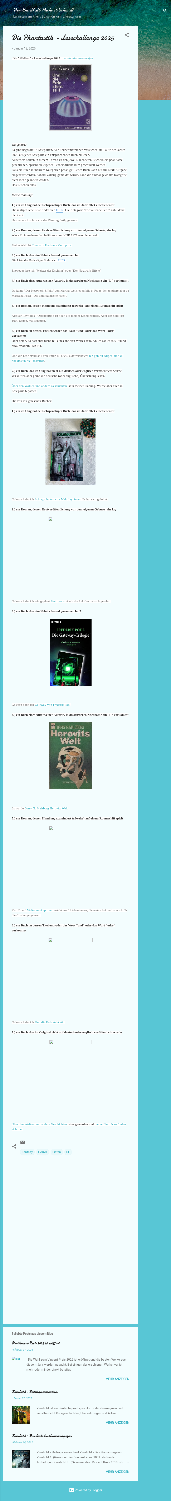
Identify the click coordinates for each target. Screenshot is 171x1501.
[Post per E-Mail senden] (22, 1144)
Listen (57, 1152)
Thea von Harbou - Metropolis (52, 245)
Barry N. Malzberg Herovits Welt (46, 808)
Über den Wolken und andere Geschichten (40, 386)
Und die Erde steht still (49, 1022)
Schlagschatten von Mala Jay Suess (58, 499)
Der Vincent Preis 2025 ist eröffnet (36, 1343)
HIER (59, 210)
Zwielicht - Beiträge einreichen (34, 1391)
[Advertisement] (154, 88)
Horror (42, 1152)
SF (68, 1152)
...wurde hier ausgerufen (77, 58)
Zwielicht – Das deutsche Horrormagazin (41, 1436)
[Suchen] (165, 11)
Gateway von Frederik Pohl (52, 704)
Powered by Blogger (88, 1490)
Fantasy (27, 1152)
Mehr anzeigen (117, 1379)
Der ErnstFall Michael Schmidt (43, 9)
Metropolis (58, 601)
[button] (126, 35)
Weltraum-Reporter (39, 910)
